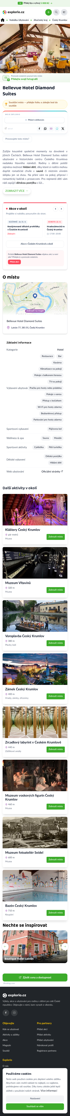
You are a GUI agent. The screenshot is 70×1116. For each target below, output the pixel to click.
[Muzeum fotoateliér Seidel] (35, 832)
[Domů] (3, 20)
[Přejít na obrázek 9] (45, 70)
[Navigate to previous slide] (5, 946)
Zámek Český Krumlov (21, 689)
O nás (5, 1066)
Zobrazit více (14, 191)
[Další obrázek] (66, 48)
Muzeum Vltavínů (18, 583)
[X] (62, 128)
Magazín (7, 1045)
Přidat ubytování (45, 1040)
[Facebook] (6, 1013)
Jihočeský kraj (40, 20)
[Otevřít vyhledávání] (56, 12)
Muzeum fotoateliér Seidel (24, 852)
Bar (60, 356)
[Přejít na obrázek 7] (40, 70)
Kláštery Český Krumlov (22, 530)
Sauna (46, 438)
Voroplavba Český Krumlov (24, 636)
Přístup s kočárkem (52, 401)
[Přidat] (48, 12)
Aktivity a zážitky (11, 1035)
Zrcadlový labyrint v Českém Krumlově (33, 742)
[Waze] (57, 128)
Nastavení (35, 1098)
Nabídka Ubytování (19, 20)
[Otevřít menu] (64, 12)
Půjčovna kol (55, 429)
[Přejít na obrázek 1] (24, 70)
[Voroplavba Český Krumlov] (35, 616)
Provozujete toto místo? (17, 139)
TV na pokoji (55, 382)
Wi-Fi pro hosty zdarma (50, 407)
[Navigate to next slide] (65, 946)
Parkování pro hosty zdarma (48, 420)
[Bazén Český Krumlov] (35, 885)
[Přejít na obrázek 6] (37, 70)
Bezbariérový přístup (51, 413)
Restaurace (47, 356)
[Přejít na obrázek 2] (27, 70)
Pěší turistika (55, 447)
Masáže (58, 438)
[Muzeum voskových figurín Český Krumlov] (35, 775)
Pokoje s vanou (54, 394)
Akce (5, 1040)
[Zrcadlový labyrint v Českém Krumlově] (35, 722)
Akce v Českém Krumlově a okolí (37, 244)
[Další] (61, 209)
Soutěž (6, 1051)
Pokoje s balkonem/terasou (48, 375)
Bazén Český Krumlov (21, 905)
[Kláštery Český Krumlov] (35, 509)
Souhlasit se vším (35, 1106)
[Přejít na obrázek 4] (32, 70)
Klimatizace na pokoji (51, 369)
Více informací (49, 1090)
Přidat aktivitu (44, 1035)
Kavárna (57, 363)
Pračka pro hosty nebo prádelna (46, 388)
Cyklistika (39, 447)
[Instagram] (14, 1013)
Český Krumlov (59, 20)
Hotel (60, 349)
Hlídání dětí (56, 463)
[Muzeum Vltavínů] (35, 563)
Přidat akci (14, 262)
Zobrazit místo (56, 537)
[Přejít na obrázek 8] (42, 70)
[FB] (39, 128)
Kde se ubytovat (11, 1029)
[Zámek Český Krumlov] (35, 669)
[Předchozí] (55, 209)
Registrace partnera (46, 1051)
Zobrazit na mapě (35, 311)
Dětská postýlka (54, 456)
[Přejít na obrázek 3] (29, 70)
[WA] (45, 128)
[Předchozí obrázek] (4, 48)
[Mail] (51, 128)
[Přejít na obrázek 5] (35, 70)
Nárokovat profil (45, 1045)
